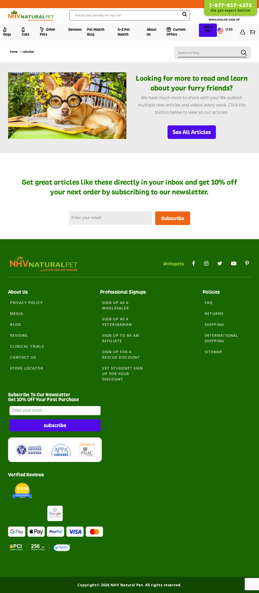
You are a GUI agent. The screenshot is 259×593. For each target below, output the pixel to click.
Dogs (7, 34)
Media (16, 313)
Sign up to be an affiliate (120, 338)
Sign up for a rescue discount (121, 354)
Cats (25, 34)
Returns (214, 313)
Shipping (214, 324)
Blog (15, 324)
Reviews (75, 29)
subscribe (55, 425)
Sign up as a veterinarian (117, 322)
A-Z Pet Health (124, 32)
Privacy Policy (26, 302)
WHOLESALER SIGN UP (224, 19)
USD (229, 29)
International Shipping (221, 338)
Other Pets (47, 32)
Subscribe (172, 218)
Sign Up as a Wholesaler (115, 305)
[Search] (184, 15)
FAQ (208, 302)
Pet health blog (95, 32)
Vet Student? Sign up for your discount (122, 374)
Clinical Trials (27, 346)
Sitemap (213, 351)
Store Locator (26, 368)
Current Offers (176, 32)
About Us (152, 32)
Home (14, 51)
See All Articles (192, 132)
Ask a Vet (208, 29)
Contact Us (23, 357)
